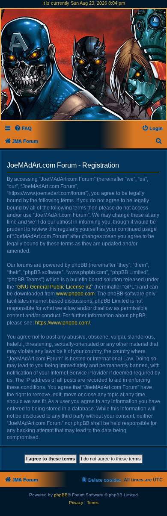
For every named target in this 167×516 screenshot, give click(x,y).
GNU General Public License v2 (54, 287)
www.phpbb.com (75, 294)
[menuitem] (23, 128)
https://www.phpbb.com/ (62, 323)
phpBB (61, 494)
